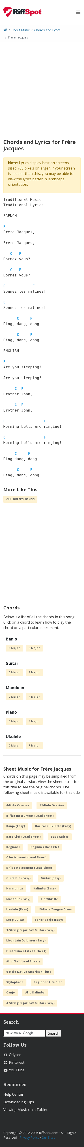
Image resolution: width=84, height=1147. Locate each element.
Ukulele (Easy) (17, 909)
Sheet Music (21, 30)
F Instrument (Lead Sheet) (26, 951)
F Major (34, 648)
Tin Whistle (49, 899)
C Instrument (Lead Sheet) (26, 857)
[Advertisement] (42, 96)
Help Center (13, 1094)
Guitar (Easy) (51, 878)
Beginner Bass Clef (44, 847)
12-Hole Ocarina (51, 805)
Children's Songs (20, 499)
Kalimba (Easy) (44, 888)
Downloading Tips (18, 1101)
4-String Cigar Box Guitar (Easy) (30, 1003)
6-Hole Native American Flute (28, 972)
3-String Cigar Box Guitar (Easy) (30, 930)
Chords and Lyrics (47, 30)
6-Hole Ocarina (17, 805)
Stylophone (15, 982)
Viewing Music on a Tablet (25, 1109)
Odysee (14, 1054)
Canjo (10, 992)
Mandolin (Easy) (18, 899)
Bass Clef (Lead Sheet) (23, 837)
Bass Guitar (60, 837)
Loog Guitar (15, 920)
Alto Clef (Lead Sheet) (23, 961)
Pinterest (16, 1062)
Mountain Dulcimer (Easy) (25, 940)
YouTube (16, 1070)
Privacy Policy (29, 1137)
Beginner (13, 847)
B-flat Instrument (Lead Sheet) (30, 816)
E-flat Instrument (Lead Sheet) (29, 868)
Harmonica (14, 888)
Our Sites (48, 1137)
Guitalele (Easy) (18, 878)
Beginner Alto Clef (48, 982)
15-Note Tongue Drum (55, 909)
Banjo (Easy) (15, 826)
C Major (14, 648)
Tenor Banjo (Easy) (49, 920)
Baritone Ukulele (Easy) (53, 826)
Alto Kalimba (35, 992)
